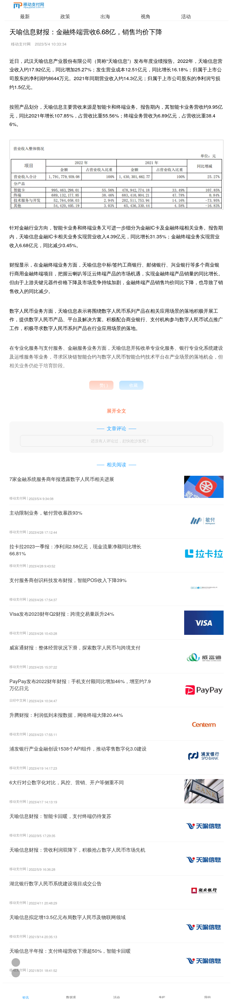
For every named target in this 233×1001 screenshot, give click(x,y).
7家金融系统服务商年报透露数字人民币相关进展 (61, 478)
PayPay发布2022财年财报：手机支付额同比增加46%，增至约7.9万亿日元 (80, 684)
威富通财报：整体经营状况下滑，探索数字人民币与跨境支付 (74, 647)
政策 (65, 16)
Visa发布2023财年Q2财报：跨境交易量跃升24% (61, 613)
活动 (186, 16)
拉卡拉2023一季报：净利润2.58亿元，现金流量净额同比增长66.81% (75, 550)
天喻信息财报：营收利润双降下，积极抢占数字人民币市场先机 (77, 849)
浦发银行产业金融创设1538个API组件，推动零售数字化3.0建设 (78, 748)
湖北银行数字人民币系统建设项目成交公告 (55, 883)
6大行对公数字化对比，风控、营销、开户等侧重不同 (66, 782)
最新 (25, 16)
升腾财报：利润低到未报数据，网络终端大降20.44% (66, 714)
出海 (105, 16)
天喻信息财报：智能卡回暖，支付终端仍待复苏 (60, 815)
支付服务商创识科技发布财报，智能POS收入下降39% (68, 580)
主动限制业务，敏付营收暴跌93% (45, 512)
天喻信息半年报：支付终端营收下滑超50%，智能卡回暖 (70, 950)
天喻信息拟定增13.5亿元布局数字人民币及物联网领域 (67, 917)
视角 (145, 16)
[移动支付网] (29, 6)
